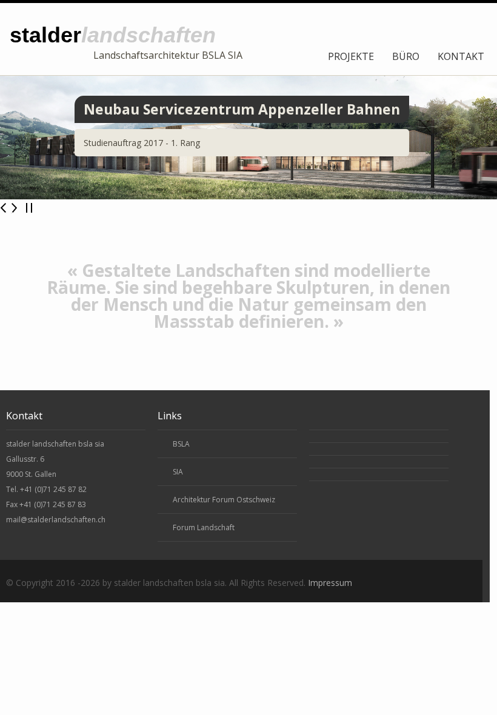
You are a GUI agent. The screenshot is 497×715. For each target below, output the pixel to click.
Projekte (351, 56)
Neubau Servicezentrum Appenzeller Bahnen (242, 109)
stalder (113, 34)
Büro (405, 56)
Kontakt (461, 56)
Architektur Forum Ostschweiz (224, 499)
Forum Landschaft (204, 527)
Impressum (330, 582)
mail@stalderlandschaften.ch (55, 519)
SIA (178, 472)
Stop (29, 207)
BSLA (181, 444)
